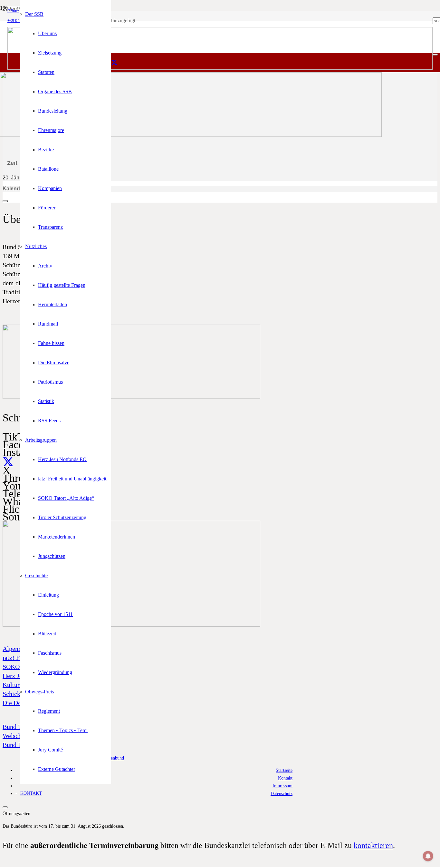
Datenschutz (281, 793)
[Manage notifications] (428, 856)
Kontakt (285, 778)
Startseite (284, 770)
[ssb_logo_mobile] (191, 135)
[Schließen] (435, 54)
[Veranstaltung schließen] (5, 201)
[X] (114, 62)
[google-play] (131, 397)
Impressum (282, 785)
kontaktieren (373, 845)
